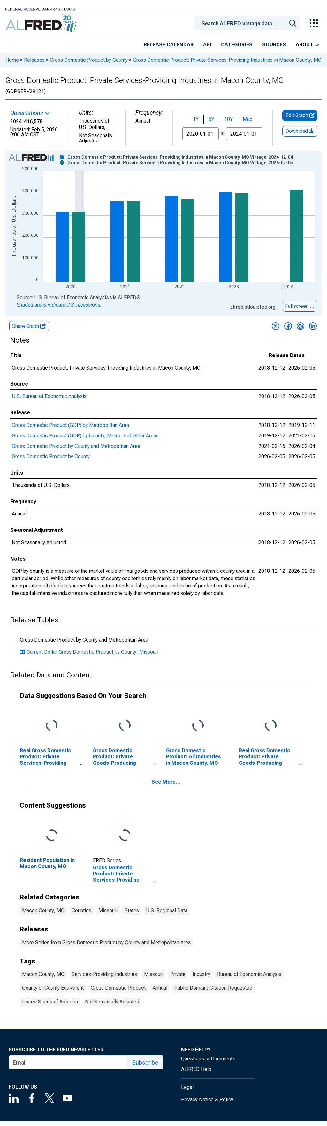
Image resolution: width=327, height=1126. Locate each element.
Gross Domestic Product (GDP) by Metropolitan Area (70, 425)
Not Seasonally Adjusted (112, 1002)
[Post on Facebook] (288, 326)
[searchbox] (248, 23)
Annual (160, 988)
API (207, 45)
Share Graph (26, 326)
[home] (41, 23)
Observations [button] (27, 113)
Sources (274, 45)
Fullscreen (297, 306)
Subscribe (145, 1062)
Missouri (108, 910)
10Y (228, 119)
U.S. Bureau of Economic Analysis (49, 396)
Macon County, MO (43, 910)
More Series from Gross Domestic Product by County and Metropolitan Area (106, 942)
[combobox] (248, 22)
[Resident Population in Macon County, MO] (52, 836)
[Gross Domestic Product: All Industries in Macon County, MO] (198, 726)
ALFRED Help (196, 1069)
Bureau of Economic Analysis (249, 974)
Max (247, 119)
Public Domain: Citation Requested (213, 988)
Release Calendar (169, 45)
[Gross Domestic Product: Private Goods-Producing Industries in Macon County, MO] (125, 726)
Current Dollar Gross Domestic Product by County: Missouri (92, 652)
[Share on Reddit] (300, 326)
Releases (34, 60)
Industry (201, 974)
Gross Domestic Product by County (89, 60)
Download (297, 131)
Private (178, 974)
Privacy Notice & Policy (207, 1100)
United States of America (50, 1002)
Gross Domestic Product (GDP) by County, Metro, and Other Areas (85, 436)
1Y (196, 119)
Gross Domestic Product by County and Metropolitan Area (76, 446)
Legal (187, 1087)
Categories (237, 45)
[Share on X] (275, 326)
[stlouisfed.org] (40, 8)
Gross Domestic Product (118, 988)
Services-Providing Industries (104, 974)
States (132, 910)
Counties (81, 910)
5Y (211, 119)
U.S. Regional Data (166, 910)
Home (12, 60)
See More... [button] (165, 782)
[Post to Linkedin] (313, 326)
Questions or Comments (208, 1059)
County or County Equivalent (53, 988)
